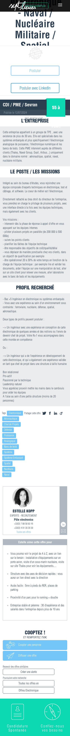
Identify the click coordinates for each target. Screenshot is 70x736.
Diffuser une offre (25, 655)
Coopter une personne (28, 645)
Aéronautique (10, 418)
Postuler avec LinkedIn (35, 87)
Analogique (9, 441)
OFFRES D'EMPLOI (35, 6)
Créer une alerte (29, 672)
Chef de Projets (11, 424)
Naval (7, 474)
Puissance (9, 435)
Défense (8, 429)
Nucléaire (8, 469)
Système (8, 452)
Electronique (15, 413)
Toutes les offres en (28, 683)
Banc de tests (10, 446)
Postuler (35, 70)
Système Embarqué (13, 457)
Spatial (7, 463)
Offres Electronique (28, 690)
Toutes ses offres (23, 531)
